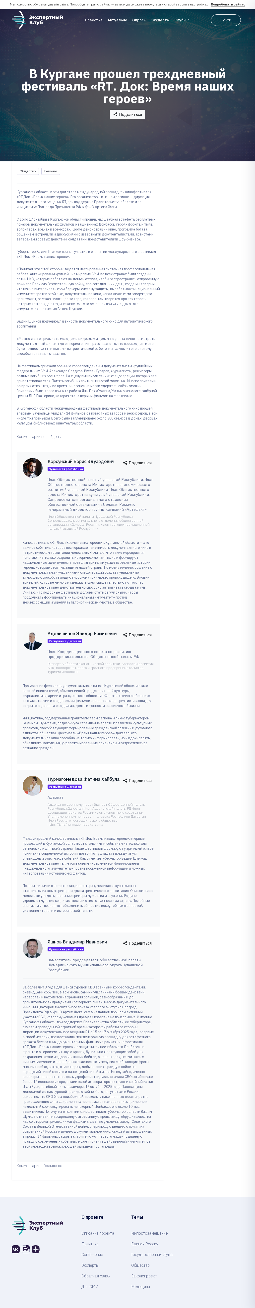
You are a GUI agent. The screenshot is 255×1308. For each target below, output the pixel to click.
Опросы (139, 20)
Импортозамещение (149, 1233)
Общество (28, 171)
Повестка (94, 20)
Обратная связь (95, 1275)
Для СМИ (89, 1286)
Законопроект (144, 1275)
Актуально (117, 20)
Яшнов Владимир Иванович (77, 942)
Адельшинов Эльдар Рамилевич (82, 633)
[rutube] (26, 1249)
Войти (226, 20)
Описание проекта (97, 1233)
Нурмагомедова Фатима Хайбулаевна (88, 779)
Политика (90, 1243)
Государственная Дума (152, 1254)
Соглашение (92, 1254)
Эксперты (160, 20)
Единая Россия (144, 1243)
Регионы (50, 171)
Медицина (140, 1286)
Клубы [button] (180, 20)
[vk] (16, 1249)
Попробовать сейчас (228, 4)
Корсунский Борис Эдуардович (81, 461)
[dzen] (36, 1249)
